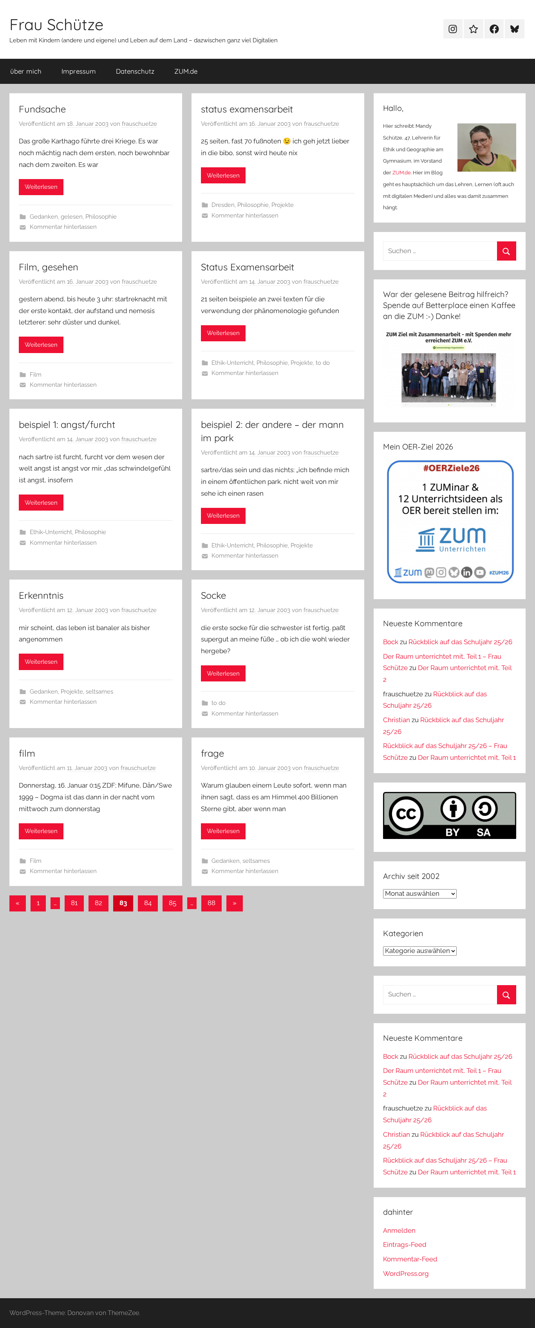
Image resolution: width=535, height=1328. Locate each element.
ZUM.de (185, 71)
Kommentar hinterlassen (63, 226)
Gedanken (44, 216)
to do (323, 362)
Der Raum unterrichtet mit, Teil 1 (467, 757)
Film (36, 374)
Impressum (78, 71)
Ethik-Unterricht (232, 362)
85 (172, 903)
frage (212, 753)
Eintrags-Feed (405, 1244)
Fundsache (42, 109)
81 (74, 903)
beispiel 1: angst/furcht (67, 424)
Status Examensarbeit (247, 267)
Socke (213, 595)
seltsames (99, 691)
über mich (26, 71)
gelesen (72, 216)
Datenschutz (135, 71)
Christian (396, 720)
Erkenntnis (41, 595)
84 (148, 903)
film (27, 753)
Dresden (223, 204)
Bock (390, 642)
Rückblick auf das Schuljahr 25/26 (460, 642)
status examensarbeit (247, 109)
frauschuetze (139, 123)
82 (98, 903)
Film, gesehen (48, 267)
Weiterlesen (41, 186)
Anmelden (399, 1230)
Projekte (282, 204)
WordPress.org (406, 1273)
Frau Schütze (56, 24)
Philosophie (101, 216)
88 (211, 903)
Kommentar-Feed (410, 1259)
